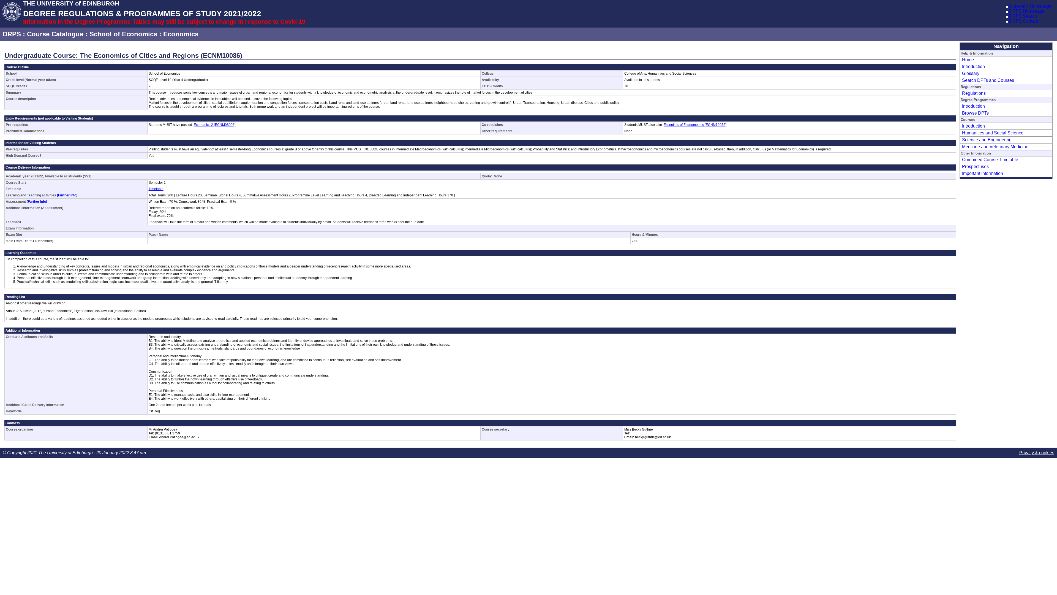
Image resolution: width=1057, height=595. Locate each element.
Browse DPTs (975, 113)
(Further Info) (67, 195)
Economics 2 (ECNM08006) (215, 125)
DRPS (12, 34)
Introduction (973, 66)
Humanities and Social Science (992, 133)
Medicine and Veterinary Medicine (995, 146)
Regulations (974, 93)
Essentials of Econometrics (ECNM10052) (695, 125)
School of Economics (123, 34)
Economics (180, 34)
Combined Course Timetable (990, 159)
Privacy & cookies (1036, 452)
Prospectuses (975, 166)
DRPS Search (1023, 16)
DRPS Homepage (1027, 11)
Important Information (982, 173)
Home (968, 59)
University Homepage (1030, 6)
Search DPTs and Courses (988, 80)
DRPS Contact (1023, 21)
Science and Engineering (987, 139)
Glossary (970, 73)
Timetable (156, 189)
